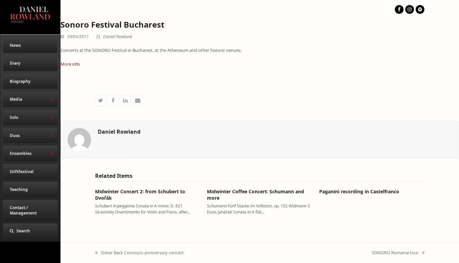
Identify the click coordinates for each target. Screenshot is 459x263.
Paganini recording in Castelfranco (359, 191)
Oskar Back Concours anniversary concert (139, 253)
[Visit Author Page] (79, 139)
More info (70, 64)
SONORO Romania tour (395, 253)
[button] (30, 231)
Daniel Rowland (117, 36)
